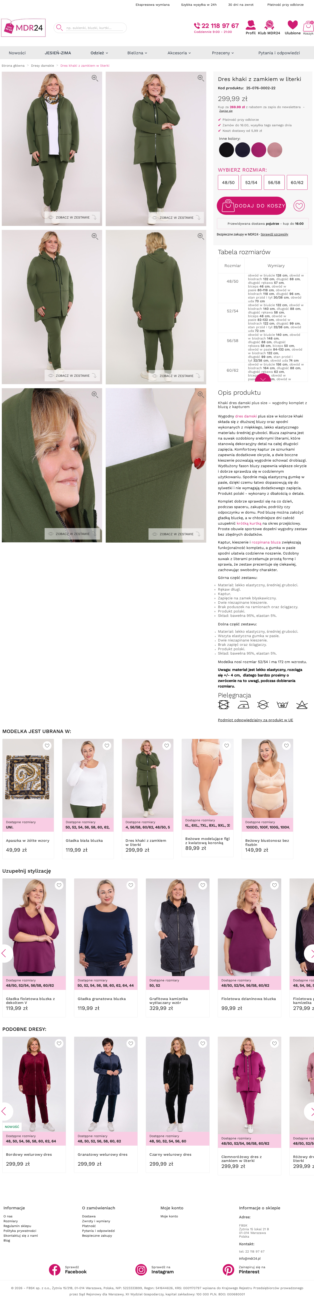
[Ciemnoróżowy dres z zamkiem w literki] (258, 149)
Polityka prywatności (19, 1231)
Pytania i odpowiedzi (98, 1231)
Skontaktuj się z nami (20, 1235)
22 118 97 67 (220, 25)
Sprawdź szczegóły (274, 234)
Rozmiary (10, 1221)
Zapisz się (226, 110)
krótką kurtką (249, 523)
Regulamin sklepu (17, 1226)
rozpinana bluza (266, 542)
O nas (7, 1216)
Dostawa (89, 1216)
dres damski (246, 416)
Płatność (89, 1226)
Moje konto (169, 1216)
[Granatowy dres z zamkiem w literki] (242, 149)
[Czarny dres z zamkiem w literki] (226, 149)
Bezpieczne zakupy (97, 1235)
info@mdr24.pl (249, 1258)
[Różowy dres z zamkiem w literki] (274, 149)
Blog (6, 1240)
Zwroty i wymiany (96, 1221)
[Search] (59, 27)
